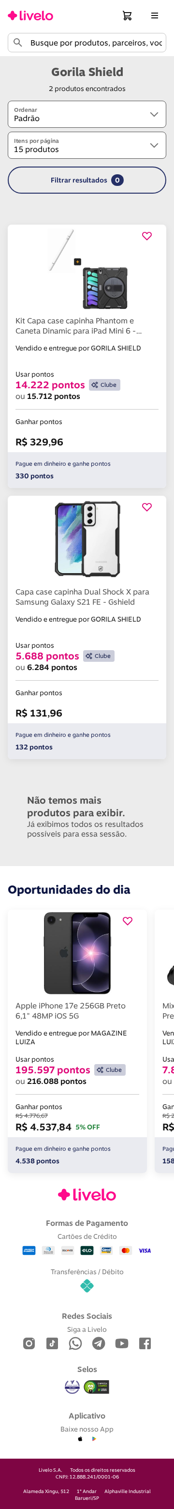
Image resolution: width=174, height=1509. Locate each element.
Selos (87, 1369)
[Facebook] (145, 1344)
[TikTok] (52, 1344)
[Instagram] (29, 1344)
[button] (127, 15)
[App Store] (80, 1439)
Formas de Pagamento (87, 1223)
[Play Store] (94, 1439)
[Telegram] (98, 1344)
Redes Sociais (87, 1316)
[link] (30, 15)
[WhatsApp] (75, 1344)
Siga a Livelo (87, 1329)
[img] (97, 1387)
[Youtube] (122, 1344)
